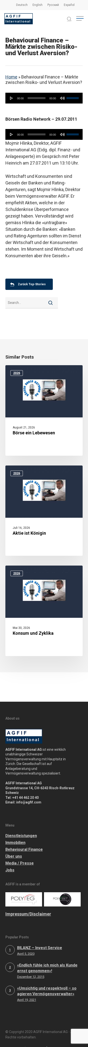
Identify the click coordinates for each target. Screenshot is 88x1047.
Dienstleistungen (21, 835)
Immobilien (15, 842)
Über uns (13, 856)
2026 (16, 373)
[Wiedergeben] (11, 98)
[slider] (73, 96)
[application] (44, 98)
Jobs (9, 870)
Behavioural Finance (24, 849)
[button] (80, 19)
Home (11, 76)
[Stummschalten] (62, 98)
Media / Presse (19, 863)
